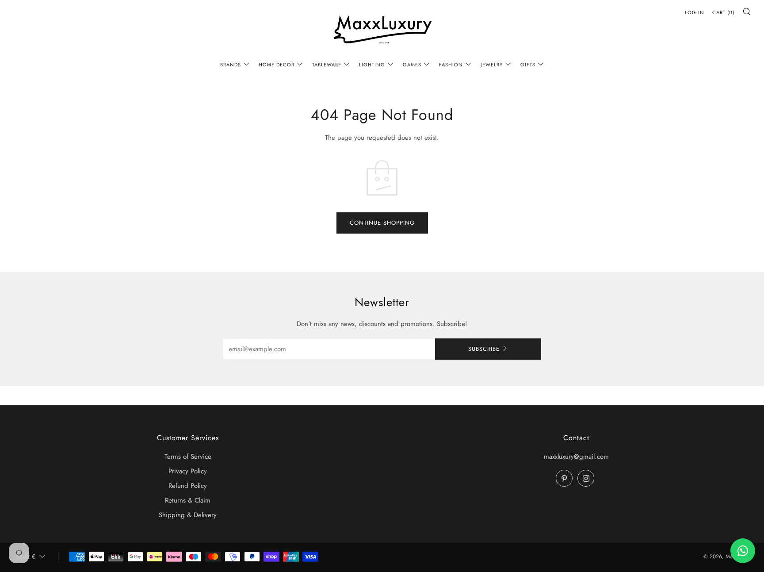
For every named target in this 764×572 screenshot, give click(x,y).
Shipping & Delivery (188, 515)
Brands (230, 64)
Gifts (527, 64)
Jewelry (492, 64)
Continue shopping (382, 223)
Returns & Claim (187, 500)
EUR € (25, 556)
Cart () (723, 12)
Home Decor (276, 64)
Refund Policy (187, 486)
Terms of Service (187, 456)
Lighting (372, 64)
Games (412, 64)
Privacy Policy (187, 471)
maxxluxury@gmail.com (576, 456)
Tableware (326, 64)
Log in (694, 12)
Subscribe (484, 349)
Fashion (451, 64)
